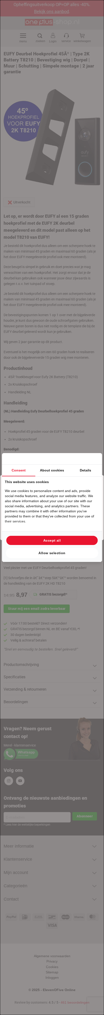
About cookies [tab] (52, 470)
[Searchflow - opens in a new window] (93, 459)
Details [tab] (85, 470)
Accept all (52, 540)
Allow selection (51, 553)
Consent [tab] (19, 470)
